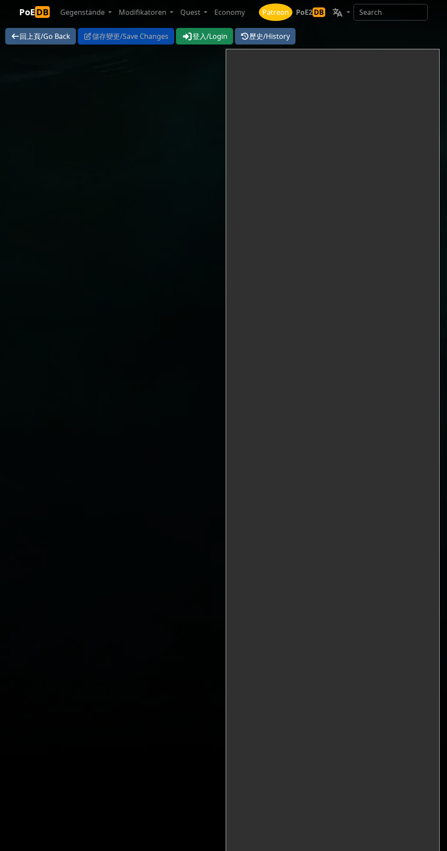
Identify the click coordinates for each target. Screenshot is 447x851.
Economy (229, 12)
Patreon (275, 12)
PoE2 (310, 12)
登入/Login (210, 36)
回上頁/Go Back (45, 36)
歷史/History (269, 36)
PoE (33, 12)
